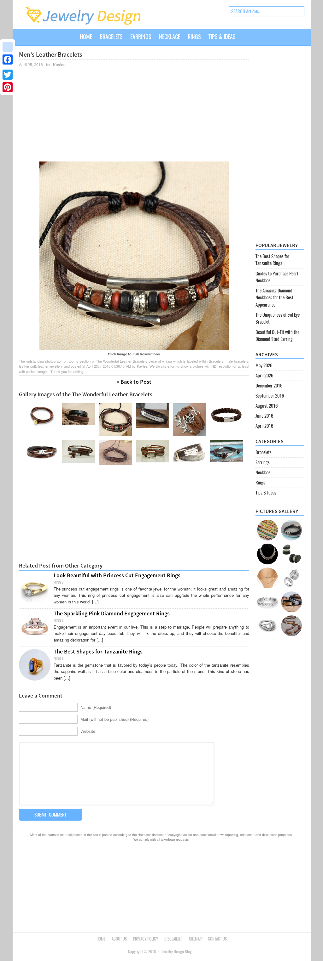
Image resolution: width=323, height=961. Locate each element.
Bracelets (111, 37)
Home (86, 37)
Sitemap (195, 938)
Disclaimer (173, 938)
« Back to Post (134, 381)
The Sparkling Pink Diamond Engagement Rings (112, 613)
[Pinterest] (7, 87)
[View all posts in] (243, 41)
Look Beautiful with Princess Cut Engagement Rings (117, 575)
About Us (119, 938)
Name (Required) (95, 707)
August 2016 (266, 406)
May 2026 (263, 365)
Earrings (140, 37)
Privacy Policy (145, 938)
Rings (194, 37)
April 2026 (264, 375)
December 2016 (268, 385)
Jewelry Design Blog (177, 951)
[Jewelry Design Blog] (89, 23)
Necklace (169, 37)
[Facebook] (7, 59)
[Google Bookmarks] (7, 47)
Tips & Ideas (222, 37)
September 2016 (269, 396)
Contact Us (217, 938)
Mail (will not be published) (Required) (114, 719)
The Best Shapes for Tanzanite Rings (98, 651)
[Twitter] (7, 74)
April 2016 (264, 426)
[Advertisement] (134, 114)
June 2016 (264, 416)
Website (87, 731)
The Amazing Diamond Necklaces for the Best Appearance (274, 297)
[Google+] (7, 67)
